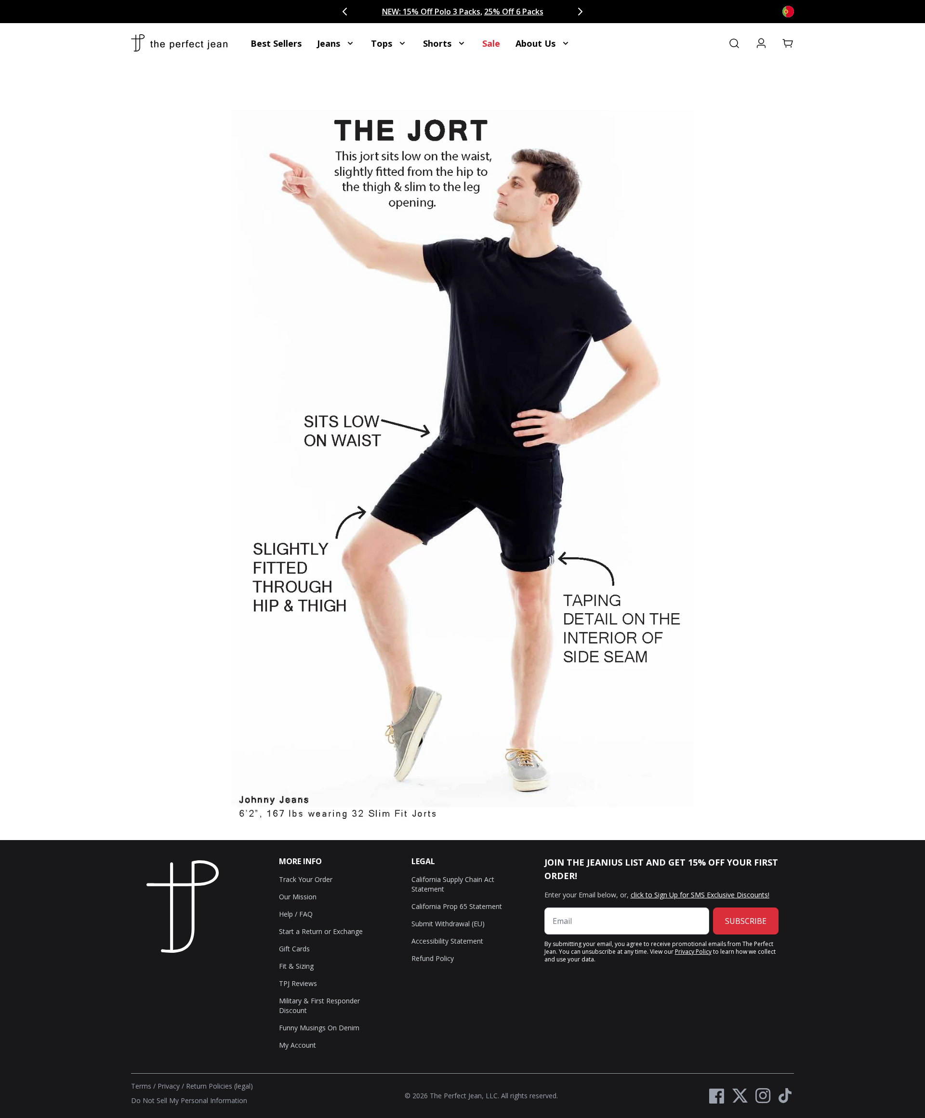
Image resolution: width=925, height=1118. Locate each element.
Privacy (169, 1086)
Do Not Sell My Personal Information (189, 1100)
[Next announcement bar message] (580, 11)
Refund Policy (432, 958)
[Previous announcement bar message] (345, 11)
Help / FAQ (296, 914)
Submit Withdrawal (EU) (448, 923)
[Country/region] (788, 11)
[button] (788, 43)
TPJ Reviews (298, 983)
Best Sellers (276, 43)
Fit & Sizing (296, 966)
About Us (535, 43)
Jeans (328, 43)
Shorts (437, 43)
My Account (297, 1045)
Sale (491, 43)
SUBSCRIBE (745, 921)
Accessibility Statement (447, 941)
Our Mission (298, 896)
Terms (141, 1086)
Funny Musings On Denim (319, 1027)
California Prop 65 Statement (456, 906)
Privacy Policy (693, 951)
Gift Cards (294, 948)
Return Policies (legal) (219, 1086)
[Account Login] (761, 43)
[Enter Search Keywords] (734, 43)
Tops (381, 43)
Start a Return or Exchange (321, 931)
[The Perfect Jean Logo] (179, 43)
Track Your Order (305, 879)
